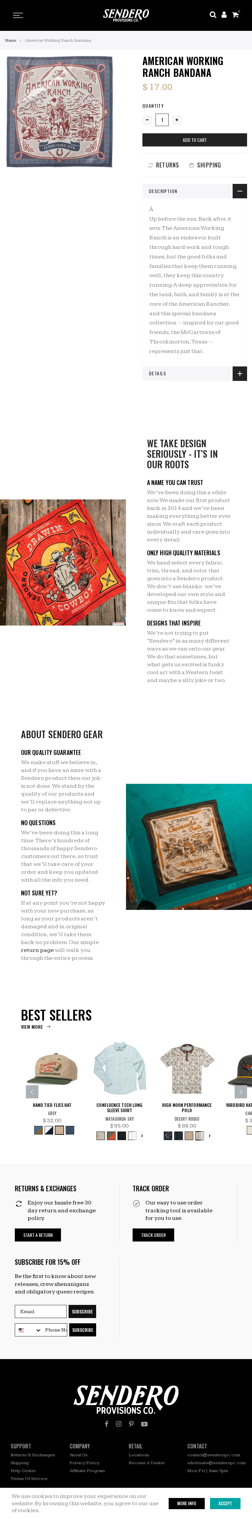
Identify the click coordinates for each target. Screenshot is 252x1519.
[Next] (241, 1091)
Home (10, 40)
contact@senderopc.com (213, 1455)
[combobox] (28, 1330)
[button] (38, 1235)
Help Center (23, 1470)
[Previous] (32, 1091)
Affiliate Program (87, 1470)
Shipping (19, 1462)
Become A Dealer (147, 1462)
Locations (139, 1455)
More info (186, 1503)
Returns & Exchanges (32, 1455)
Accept (225, 1503)
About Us (79, 1455)
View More (32, 1026)
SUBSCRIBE (82, 1311)
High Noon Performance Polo (187, 1107)
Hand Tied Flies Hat (52, 1105)
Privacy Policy (84, 1462)
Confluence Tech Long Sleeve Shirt (119, 1107)
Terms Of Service (29, 1478)
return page (37, 950)
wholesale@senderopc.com (216, 1462)
